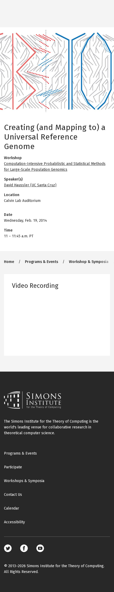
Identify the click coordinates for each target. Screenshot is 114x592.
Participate (13, 467)
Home (9, 262)
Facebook (24, 548)
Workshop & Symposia (88, 262)
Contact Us (13, 494)
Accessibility (14, 522)
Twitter (8, 548)
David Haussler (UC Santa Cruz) (30, 185)
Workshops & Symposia (24, 481)
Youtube (40, 548)
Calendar (11, 508)
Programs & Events (41, 262)
